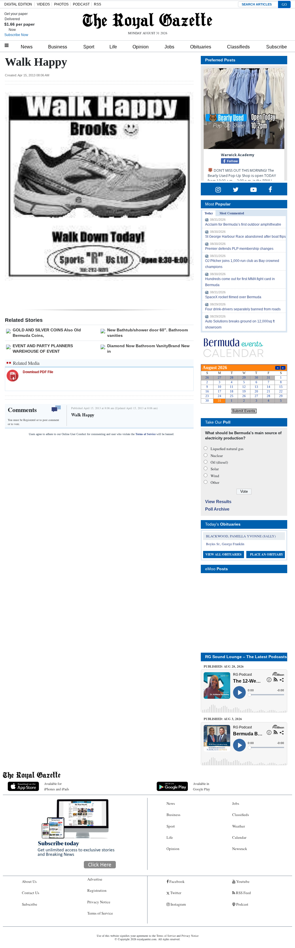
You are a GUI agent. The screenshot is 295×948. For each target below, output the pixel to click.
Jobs (169, 46)
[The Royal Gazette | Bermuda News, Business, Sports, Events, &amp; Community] (147, 20)
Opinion (141, 46)
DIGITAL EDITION (18, 4)
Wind (215, 475)
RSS (97, 4)
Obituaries (200, 46)
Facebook (177, 881)
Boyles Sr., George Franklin (225, 543)
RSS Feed (243, 892)
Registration (97, 890)
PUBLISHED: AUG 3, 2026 (223, 719)
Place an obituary (266, 554)
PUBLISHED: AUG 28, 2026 (224, 666)
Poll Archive (217, 509)
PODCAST (81, 4)
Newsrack (239, 848)
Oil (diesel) (219, 462)
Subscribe (276, 46)
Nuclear (217, 455)
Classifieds (238, 46)
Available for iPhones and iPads (56, 786)
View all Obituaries (223, 554)
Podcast (241, 904)
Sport (88, 46)
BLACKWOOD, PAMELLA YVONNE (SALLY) (241, 536)
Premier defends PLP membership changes (239, 249)
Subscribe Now (16, 35)
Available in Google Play (201, 786)
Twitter (175, 892)
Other (215, 482)
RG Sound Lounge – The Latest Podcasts (246, 656)
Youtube (242, 881)
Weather (238, 826)
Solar (215, 468)
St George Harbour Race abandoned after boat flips (245, 237)
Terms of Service (145, 434)
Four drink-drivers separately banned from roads (243, 309)
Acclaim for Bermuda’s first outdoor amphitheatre (243, 224)
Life (113, 46)
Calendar (239, 837)
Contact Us (30, 892)
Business (57, 46)
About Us (29, 881)
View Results (218, 501)
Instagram (178, 904)
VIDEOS (43, 4)
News (27, 46)
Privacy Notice (98, 901)
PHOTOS (61, 4)
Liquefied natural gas (227, 448)
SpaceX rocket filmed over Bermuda (233, 297)
